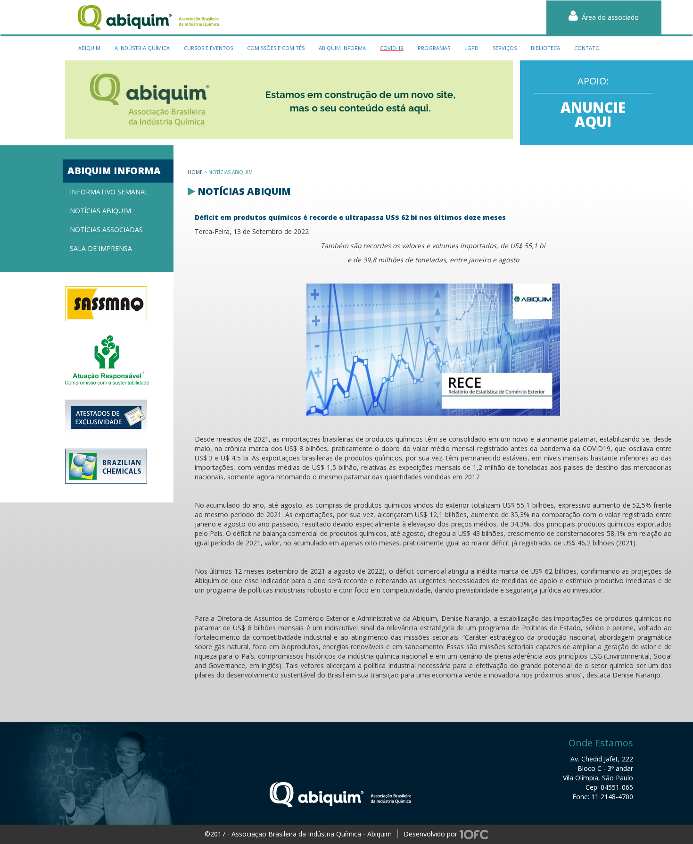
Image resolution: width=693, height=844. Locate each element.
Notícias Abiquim (100, 210)
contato (587, 47)
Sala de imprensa (101, 248)
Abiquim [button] (89, 47)
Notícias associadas (106, 229)
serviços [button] (505, 47)
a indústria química (142, 47)
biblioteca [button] (545, 47)
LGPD (471, 47)
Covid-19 (392, 47)
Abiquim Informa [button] (342, 47)
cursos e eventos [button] (208, 47)
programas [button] (434, 47)
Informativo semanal (109, 191)
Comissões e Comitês (276, 47)
